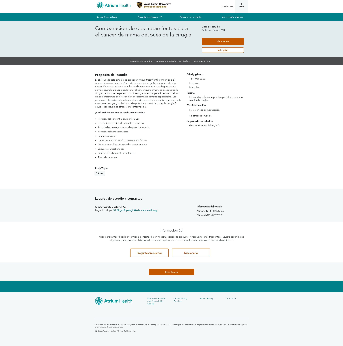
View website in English (233, 17)
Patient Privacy (206, 298)
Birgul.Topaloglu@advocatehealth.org (137, 210)
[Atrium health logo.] (119, 301)
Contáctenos (227, 6)
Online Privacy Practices (180, 299)
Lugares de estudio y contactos (173, 60)
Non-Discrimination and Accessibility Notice (156, 301)
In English (223, 50)
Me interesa (223, 41)
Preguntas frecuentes (149, 252)
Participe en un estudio (191, 17)
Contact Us (231, 298)
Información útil (202, 60)
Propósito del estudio (140, 60)
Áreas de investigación (148, 17)
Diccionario (191, 252)
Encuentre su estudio (107, 17)
